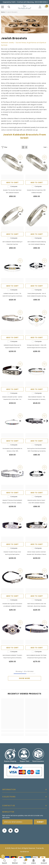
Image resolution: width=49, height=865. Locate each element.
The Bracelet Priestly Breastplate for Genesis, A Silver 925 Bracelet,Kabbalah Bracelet (12, 450)
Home (3, 12)
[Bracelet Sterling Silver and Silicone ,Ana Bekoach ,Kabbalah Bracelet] (12, 579)
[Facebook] (4, 830)
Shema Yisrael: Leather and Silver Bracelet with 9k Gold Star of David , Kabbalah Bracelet (36, 553)
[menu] (2, 7)
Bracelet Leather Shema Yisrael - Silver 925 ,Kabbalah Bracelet (37, 501)
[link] (24, 24)
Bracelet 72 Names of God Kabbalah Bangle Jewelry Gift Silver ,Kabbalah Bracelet (12, 502)
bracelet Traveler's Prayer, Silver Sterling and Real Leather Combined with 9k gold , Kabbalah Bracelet (12, 553)
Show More (24, 678)
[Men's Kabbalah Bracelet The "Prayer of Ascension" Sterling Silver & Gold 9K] (36, 630)
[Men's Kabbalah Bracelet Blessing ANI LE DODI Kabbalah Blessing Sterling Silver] (36, 217)
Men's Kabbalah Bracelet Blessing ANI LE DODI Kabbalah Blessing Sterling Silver (36, 243)
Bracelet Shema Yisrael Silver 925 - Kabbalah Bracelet (36, 191)
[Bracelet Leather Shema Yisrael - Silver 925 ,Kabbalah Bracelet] (36, 475)
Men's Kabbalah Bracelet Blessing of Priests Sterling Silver (12, 243)
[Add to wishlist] (20, 157)
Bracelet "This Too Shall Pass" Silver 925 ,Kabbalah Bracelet (12, 191)
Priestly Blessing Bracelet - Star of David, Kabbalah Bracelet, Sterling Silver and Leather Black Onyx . (36, 295)
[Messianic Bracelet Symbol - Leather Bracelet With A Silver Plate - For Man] (12, 372)
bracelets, (13, 51)
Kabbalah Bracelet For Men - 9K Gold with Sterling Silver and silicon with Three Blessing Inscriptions (12, 295)
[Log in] (40, 7)
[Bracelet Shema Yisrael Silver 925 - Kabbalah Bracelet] (36, 165)
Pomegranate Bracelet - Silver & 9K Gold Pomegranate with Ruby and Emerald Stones (36, 346)
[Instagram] (10, 830)
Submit (40, 822)
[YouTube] (16, 830)
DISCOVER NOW (40, 2)
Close (47, 2)
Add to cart (12, 182)
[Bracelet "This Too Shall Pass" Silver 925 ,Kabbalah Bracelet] (12, 165)
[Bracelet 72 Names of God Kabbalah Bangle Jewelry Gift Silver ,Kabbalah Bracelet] (12, 475)
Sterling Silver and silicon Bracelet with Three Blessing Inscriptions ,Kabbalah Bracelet (36, 450)
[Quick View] (20, 162)
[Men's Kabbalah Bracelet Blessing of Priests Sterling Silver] (12, 217)
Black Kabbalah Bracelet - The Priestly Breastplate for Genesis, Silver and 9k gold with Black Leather (36, 398)
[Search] (9, 7)
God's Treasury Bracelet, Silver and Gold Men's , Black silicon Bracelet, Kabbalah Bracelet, (36, 605)
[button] (23, 147)
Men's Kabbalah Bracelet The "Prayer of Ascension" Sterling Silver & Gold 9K (37, 657)
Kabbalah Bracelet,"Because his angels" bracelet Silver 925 (12, 346)
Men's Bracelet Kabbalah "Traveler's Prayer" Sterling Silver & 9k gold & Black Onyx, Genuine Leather (12, 657)
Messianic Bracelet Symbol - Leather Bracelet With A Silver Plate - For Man (12, 398)
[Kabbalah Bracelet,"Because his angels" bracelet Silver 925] (12, 320)
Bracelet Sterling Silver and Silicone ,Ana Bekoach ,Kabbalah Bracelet (12, 605)
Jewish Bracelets (12, 12)
